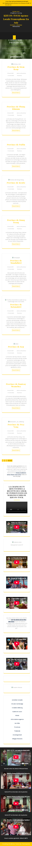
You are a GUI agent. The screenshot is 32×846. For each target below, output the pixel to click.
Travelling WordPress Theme (11, 844)
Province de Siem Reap (16, 68)
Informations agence (17, 719)
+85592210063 (16, 26)
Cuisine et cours (17, 712)
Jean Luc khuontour (21, 73)
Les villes (17, 723)
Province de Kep (16, 346)
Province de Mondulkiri (16, 261)
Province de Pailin (16, 144)
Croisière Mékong (17, 708)
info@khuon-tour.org (16, 13)
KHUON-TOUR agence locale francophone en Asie (16, 19)
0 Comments (11, 75)
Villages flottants (17, 739)
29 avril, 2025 (10, 73)
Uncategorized (17, 735)
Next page (10, 460)
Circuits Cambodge (17, 704)
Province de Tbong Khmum (16, 107)
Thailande (17, 731)
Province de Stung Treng (16, 221)
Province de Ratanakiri (16, 305)
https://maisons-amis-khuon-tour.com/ (16, 473)
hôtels (17, 715)
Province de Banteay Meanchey (16, 385)
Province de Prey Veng (16, 425)
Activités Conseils (17, 700)
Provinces (19, 75)
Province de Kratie (16, 182)
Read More (16, 92)
